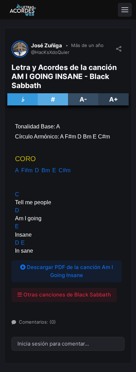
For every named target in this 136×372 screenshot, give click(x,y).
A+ (113, 99)
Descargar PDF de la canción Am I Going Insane (69, 271)
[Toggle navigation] (125, 10)
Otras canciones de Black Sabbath (66, 294)
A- (83, 99)
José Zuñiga (46, 45)
